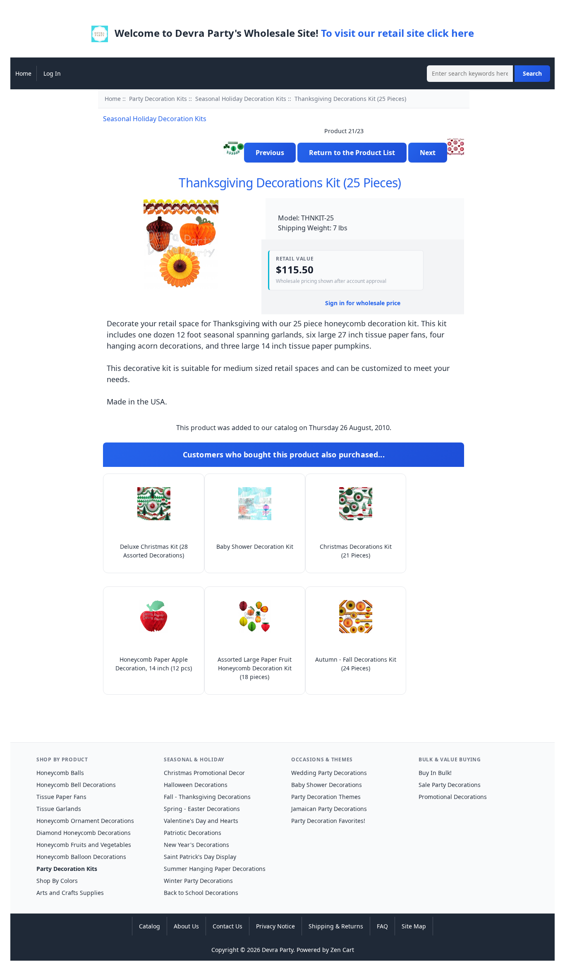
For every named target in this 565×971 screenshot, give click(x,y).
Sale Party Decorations (450, 785)
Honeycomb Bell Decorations (76, 785)
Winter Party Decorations (198, 881)
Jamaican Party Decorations (329, 809)
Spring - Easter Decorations (202, 809)
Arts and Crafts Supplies (70, 893)
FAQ (382, 926)
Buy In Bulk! (435, 773)
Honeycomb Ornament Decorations (85, 821)
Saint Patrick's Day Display (200, 857)
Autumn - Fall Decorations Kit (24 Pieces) (355, 663)
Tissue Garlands (58, 809)
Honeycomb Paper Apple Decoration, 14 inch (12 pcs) (153, 663)
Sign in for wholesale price (362, 303)
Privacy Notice (275, 926)
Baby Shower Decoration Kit (254, 546)
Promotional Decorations (453, 797)
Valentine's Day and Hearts (201, 821)
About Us (186, 926)
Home (23, 73)
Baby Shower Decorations (326, 785)
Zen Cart (342, 950)
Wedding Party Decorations (329, 773)
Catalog (149, 926)
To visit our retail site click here (397, 33)
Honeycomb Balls (60, 773)
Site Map (414, 926)
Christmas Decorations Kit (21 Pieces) (356, 551)
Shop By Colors (57, 881)
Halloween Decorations (195, 785)
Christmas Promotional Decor (204, 773)
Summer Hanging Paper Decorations (215, 869)
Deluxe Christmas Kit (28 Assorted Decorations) (154, 551)
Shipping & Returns (336, 926)
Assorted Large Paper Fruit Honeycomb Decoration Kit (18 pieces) (255, 668)
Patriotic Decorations (192, 833)
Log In (52, 73)
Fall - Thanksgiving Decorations (207, 797)
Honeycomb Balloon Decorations (81, 857)
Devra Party (277, 950)
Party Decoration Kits (158, 99)
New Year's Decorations (196, 845)
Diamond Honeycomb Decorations (83, 833)
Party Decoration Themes (326, 797)
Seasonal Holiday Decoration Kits (240, 99)
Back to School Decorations (201, 893)
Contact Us (227, 926)
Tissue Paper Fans (61, 797)
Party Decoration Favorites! (328, 821)
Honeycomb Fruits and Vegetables (83, 845)
